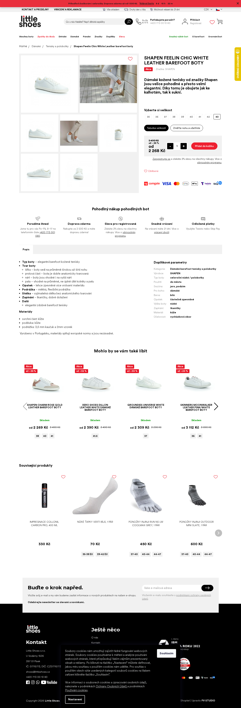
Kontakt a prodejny (35, 9)
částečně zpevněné (182, 299)
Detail (93, 513)
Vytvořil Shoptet (180, 700)
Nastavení (75, 699)
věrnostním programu (209, 162)
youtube (49, 682)
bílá (172, 295)
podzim (180, 286)
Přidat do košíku (204, 145)
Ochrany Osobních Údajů (111, 686)
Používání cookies (76, 690)
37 (145, 436)
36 (193, 436)
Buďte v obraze (28, 682)
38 (37, 436)
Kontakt (95, 642)
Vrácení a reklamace (68, 9)
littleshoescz (33, 682)
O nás (94, 637)
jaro (172, 286)
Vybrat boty (146, 3)
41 (52, 436)
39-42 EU (102, 554)
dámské (175, 290)
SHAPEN (175, 273)
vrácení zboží (161, 232)
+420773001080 (38, 682)
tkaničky (175, 308)
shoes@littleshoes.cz (38, 671)
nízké (173, 303)
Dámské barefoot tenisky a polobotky (193, 268)
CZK (206, 9)
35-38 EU (88, 554)
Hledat (129, 21)
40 (44, 436)
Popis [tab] (26, 249)
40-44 (145, 554)
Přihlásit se (207, 588)
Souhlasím (166, 653)
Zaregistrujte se (161, 158)
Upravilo (203, 700)
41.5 (95, 436)
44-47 (157, 554)
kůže (173, 312)
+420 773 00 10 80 (36, 677)
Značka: (165, 69)
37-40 (134, 554)
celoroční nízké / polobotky (187, 277)
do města (175, 281)
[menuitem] (26, 36)
